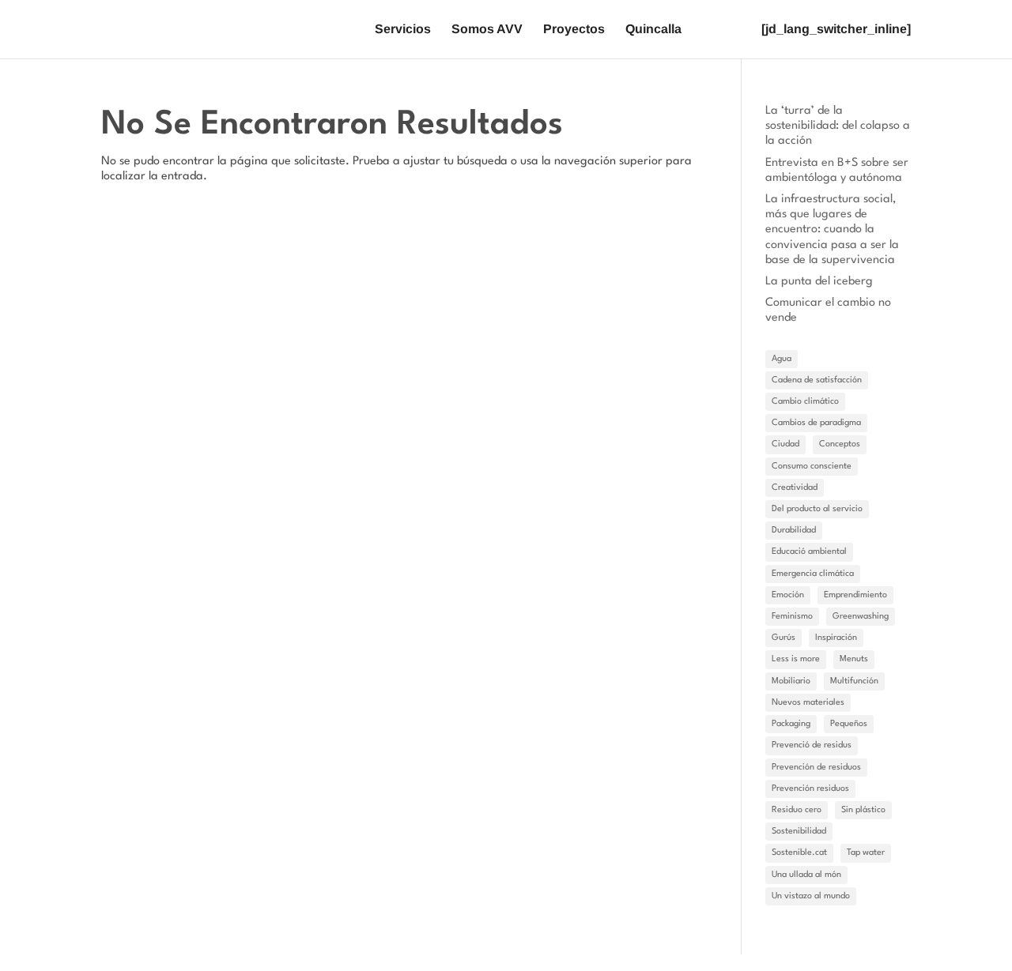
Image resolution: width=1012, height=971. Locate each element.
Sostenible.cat (799, 853)
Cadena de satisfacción (817, 380)
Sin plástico (863, 810)
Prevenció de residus (812, 745)
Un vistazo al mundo (811, 896)
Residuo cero (796, 810)
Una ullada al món (806, 875)
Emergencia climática (813, 574)
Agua (781, 359)
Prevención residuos (810, 789)
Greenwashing (861, 616)
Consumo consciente (812, 466)
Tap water (866, 853)
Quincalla (653, 30)
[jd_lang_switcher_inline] (836, 30)
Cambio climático (805, 401)
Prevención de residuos (816, 767)
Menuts (854, 659)
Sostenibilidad (799, 831)
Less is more (796, 659)
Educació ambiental (809, 552)
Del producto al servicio (817, 509)
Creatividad (795, 488)
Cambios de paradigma (816, 423)
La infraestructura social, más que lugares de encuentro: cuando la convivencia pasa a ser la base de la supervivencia (832, 230)
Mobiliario (791, 681)
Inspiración (836, 638)
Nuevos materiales (808, 702)
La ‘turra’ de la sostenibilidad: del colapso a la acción (837, 126)
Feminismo (792, 616)
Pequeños (848, 724)
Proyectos (574, 30)
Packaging (791, 724)
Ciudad (785, 444)
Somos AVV (487, 30)
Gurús (783, 638)
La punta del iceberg (819, 282)
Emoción (788, 595)
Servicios (403, 30)
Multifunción (854, 681)
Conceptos (839, 444)
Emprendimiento (855, 595)
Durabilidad (794, 530)
